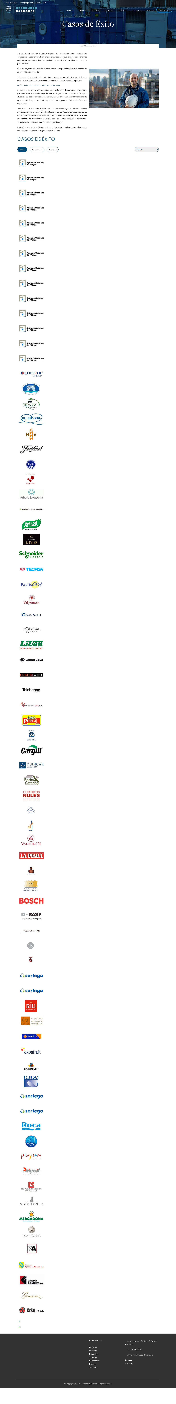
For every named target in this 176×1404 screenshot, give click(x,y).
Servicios (82, 10)
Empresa (69, 10)
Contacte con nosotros (27, 127)
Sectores (109, 10)
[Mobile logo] (26, 1402)
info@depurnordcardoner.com (33, 3)
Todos (22, 149)
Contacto (164, 10)
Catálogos (122, 10)
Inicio (59, 10)
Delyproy (129, 1363)
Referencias (137, 10)
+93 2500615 (11, 3)
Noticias (150, 10)
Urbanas (52, 149)
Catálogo (93, 1357)
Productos (95, 10)
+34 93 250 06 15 (134, 1350)
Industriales (37, 149)
